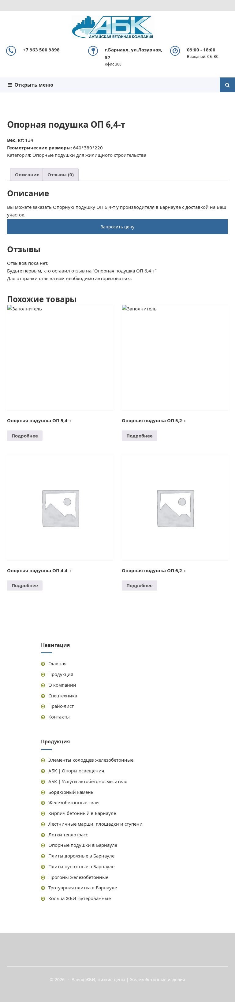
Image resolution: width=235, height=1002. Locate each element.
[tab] (27, 174)
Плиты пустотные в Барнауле (81, 866)
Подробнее (25, 436)
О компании (62, 685)
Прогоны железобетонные (78, 877)
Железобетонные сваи (73, 802)
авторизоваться (113, 278)
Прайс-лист (61, 706)
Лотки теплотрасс (68, 834)
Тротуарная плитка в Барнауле (82, 887)
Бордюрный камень (71, 792)
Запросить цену (117, 227)
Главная (57, 663)
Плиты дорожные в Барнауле (81, 856)
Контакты (59, 717)
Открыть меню (32, 84)
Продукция (60, 674)
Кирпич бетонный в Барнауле (82, 813)
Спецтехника (62, 695)
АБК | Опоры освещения (76, 770)
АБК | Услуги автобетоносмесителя (87, 781)
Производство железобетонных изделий (117, 27)
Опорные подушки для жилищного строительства (89, 155)
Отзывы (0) (60, 174)
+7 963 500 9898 (41, 50)
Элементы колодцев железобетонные (90, 760)
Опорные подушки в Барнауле (82, 845)
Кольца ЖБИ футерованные (79, 898)
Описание (27, 174)
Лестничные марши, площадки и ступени (95, 824)
